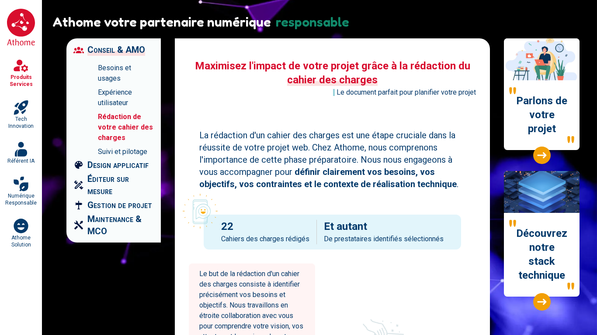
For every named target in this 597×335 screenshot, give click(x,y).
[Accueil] (20, 27)
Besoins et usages (114, 73)
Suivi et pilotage (122, 151)
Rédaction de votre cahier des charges (125, 127)
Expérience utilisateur (115, 97)
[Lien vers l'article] (542, 155)
